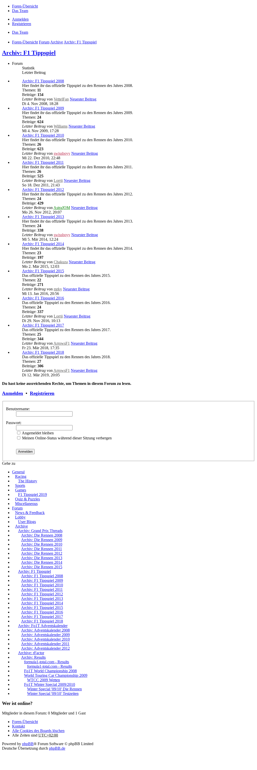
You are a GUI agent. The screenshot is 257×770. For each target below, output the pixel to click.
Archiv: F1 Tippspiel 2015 (43, 271)
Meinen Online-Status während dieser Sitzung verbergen (66, 438)
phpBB (28, 744)
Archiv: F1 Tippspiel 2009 (43, 108)
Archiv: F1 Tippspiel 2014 (43, 244)
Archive (21, 526)
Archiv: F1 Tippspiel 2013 (43, 217)
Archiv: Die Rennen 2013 (41, 558)
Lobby (20, 517)
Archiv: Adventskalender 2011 (45, 644)
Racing (20, 476)
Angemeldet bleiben (37, 433)
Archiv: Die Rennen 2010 (41, 544)
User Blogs (27, 522)
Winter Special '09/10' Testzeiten (53, 693)
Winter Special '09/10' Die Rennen (54, 689)
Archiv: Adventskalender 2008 (45, 630)
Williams (61, 126)
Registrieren (42, 393)
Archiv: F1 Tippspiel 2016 (43, 298)
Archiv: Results (33, 657)
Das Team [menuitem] (20, 11)
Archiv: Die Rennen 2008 (41, 535)
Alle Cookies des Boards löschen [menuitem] (38, 731)
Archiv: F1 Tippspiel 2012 (43, 189)
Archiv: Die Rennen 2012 (41, 553)
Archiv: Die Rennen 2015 (41, 567)
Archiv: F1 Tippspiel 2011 (43, 162)
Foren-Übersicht (25, 722)
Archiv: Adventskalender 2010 (45, 639)
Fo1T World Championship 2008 (50, 671)
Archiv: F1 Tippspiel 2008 (43, 81)
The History (27, 481)
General (18, 472)
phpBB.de (57, 748)
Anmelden (12, 393)
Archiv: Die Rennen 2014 (41, 562)
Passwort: (13, 423)
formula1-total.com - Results (46, 662)
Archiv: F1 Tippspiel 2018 (43, 352)
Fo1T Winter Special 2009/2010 (49, 684)
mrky (58, 289)
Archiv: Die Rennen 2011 (41, 549)
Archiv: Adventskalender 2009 (45, 635)
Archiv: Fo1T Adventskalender (43, 626)
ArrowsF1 (61, 343)
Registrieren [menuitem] (21, 24)
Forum (17, 508)
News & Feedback (30, 512)
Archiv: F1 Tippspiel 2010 (43, 135)
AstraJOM (61, 208)
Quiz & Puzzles (27, 499)
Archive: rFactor (31, 653)
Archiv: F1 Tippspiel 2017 (43, 325)
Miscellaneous (26, 503)
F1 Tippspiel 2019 (32, 494)
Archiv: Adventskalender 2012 (45, 648)
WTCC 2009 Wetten (43, 680)
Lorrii (58, 180)
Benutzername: (18, 409)
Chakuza (61, 262)
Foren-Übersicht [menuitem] (25, 6)
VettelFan (61, 99)
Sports (20, 485)
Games (20, 490)
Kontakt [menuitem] (18, 726)
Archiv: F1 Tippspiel (29, 52)
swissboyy (62, 153)
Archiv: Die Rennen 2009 (41, 540)
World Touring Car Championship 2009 (55, 675)
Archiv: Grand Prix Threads (40, 531)
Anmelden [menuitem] (20, 19)
